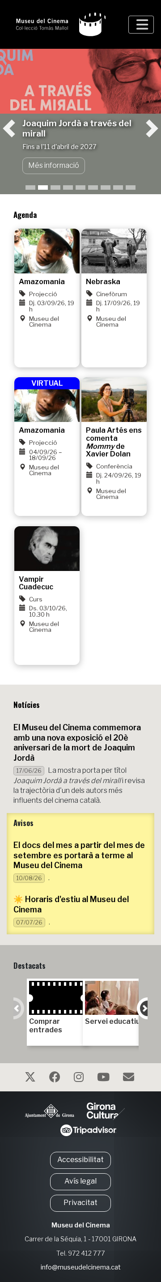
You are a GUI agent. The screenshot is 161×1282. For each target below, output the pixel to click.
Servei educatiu (112, 1021)
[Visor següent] (144, 106)
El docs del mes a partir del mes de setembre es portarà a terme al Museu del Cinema (79, 855)
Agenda (25, 214)
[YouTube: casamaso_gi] (104, 1078)
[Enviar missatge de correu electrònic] (129, 1078)
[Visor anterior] (16, 106)
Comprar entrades (45, 1025)
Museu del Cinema (80, 1225)
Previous (18, 1008)
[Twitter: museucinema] (31, 1078)
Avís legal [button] (80, 1181)
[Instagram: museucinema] (80, 1078)
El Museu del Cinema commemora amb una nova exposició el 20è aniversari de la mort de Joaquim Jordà (77, 743)
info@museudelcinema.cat (81, 1267)
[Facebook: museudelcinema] (56, 1078)
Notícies (26, 704)
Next (142, 1008)
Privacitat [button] (80, 1202)
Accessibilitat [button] (80, 1159)
